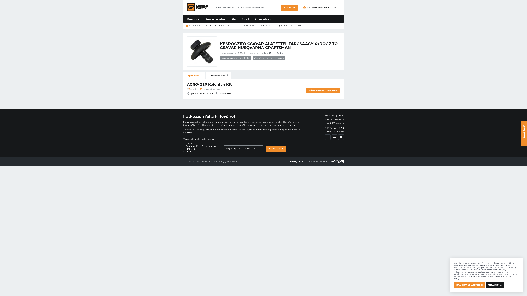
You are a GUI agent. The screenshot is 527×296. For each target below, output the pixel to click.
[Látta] (202, 151)
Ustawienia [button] (495, 285)
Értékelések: (219, 75)
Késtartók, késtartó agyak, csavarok (269, 58)
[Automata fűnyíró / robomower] (202, 146)
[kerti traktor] (202, 149)
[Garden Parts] (197, 10)
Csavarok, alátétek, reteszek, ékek (236, 58)
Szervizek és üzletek (216, 19)
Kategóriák (193, 19)
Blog (234, 19)
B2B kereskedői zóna (318, 7)
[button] (289, 8)
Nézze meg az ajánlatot (323, 90)
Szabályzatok (296, 161)
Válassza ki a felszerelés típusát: (199, 139)
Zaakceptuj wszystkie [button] (469, 285)
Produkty (196, 26)
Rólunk (245, 19)
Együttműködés (263, 19)
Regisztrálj (276, 148)
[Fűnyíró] (202, 143)
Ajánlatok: (194, 75)
